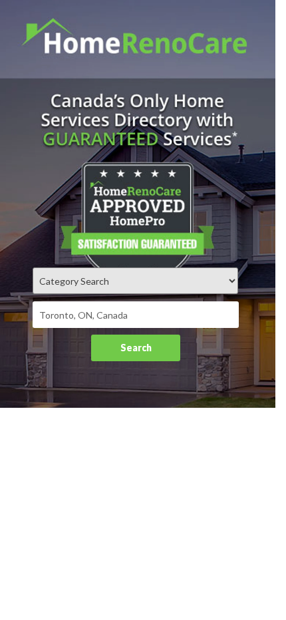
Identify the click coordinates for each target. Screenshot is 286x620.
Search (136, 347)
